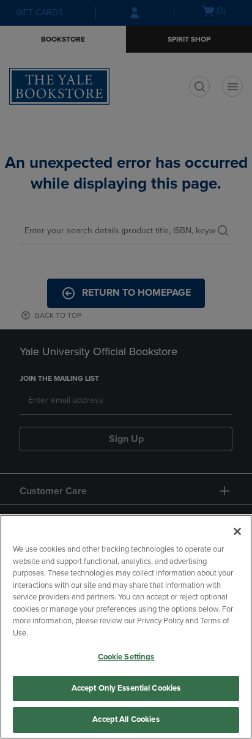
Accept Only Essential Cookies (126, 688)
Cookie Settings (126, 657)
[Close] (237, 531)
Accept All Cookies (125, 719)
